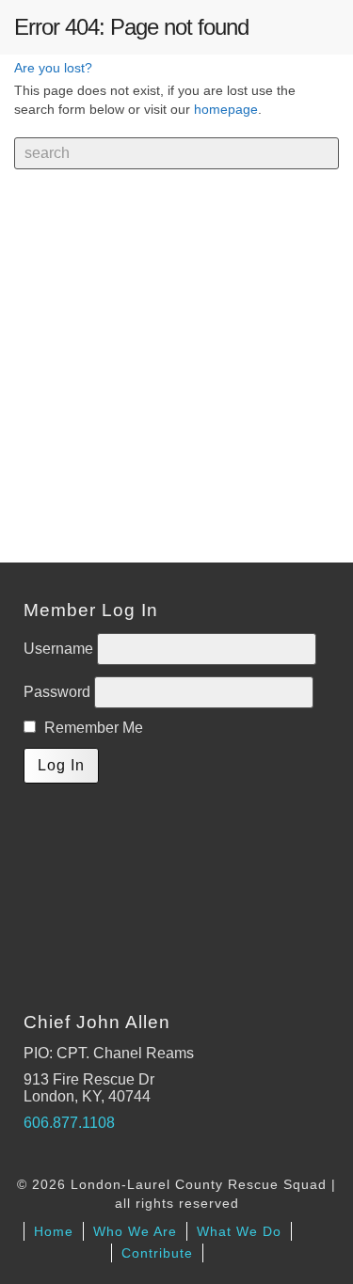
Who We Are (135, 1231)
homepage (226, 109)
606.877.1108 (69, 1123)
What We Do (239, 1231)
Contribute (157, 1253)
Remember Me (91, 728)
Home (53, 1231)
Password (59, 692)
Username (60, 649)
